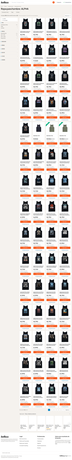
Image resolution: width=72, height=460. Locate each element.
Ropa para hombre (18, 6)
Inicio (2, 6)
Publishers (39, 441)
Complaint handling (23, 445)
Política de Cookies (23, 443)
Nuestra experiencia (41, 445)
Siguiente (67, 409)
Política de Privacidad (24, 441)
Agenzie (39, 443)
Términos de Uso (23, 438)
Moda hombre (10, 6)
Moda (5, 6)
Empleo (39, 447)
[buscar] (53, 2)
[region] (36, 12)
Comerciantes (40, 438)
